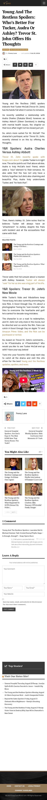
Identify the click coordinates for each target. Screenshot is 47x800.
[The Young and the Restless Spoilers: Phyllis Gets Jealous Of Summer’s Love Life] (7, 257)
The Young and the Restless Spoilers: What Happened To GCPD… (29, 265)
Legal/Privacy (34, 786)
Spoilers (5, 49)
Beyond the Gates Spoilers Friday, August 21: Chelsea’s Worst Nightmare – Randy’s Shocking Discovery (22, 701)
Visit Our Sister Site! (17, 676)
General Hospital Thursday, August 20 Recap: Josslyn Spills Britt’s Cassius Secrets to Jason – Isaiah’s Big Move (24, 686)
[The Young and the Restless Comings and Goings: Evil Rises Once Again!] (7, 247)
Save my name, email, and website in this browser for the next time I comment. (22, 603)
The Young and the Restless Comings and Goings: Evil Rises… (28, 245)
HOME (9, 786)
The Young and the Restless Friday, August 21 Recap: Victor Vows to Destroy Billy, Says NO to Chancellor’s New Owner (24, 710)
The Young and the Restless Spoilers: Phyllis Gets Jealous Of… (27, 255)
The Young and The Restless (18, 49)
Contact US (20, 786)
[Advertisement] (23, 635)
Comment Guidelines (23, 790)
